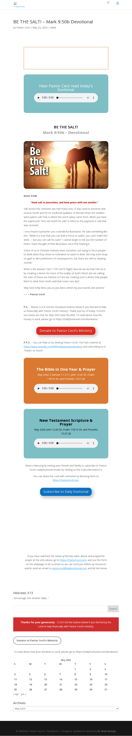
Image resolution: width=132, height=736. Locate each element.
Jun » (23, 694)
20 (45, 684)
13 (45, 679)
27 (45, 689)
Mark (53, 27)
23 (91, 684)
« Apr (16, 694)
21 (60, 684)
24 (105, 684)
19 (30, 684)
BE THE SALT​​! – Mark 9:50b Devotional (53, 22)
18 (15, 684)
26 (30, 689)
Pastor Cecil (23, 27)
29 (75, 689)
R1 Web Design (107, 731)
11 (15, 679)
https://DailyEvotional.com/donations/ (97, 651)
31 (105, 689)
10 (105, 674)
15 (75, 679)
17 (105, 679)
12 (30, 679)
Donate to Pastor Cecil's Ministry (66, 330)
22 (75, 684)
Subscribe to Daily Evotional (65, 491)
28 (60, 689)
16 (91, 679)
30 (91, 689)
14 (60, 679)
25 (15, 689)
